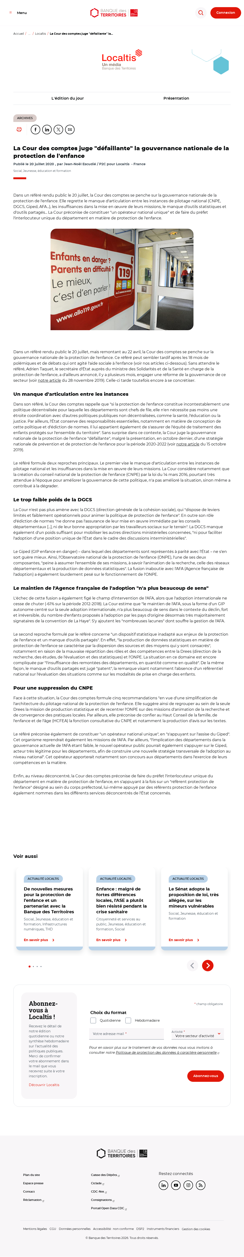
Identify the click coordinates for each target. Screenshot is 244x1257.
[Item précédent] (192, 965)
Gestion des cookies (196, 1229)
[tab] (29, 966)
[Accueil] (114, 13)
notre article (49, 380)
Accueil (18, 33)
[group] (122, 279)
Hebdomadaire (147, 1020)
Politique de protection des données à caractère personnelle (166, 1052)
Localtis (40, 33)
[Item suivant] (208, 965)
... (29, 33)
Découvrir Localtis (44, 1085)
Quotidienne (110, 1020)
